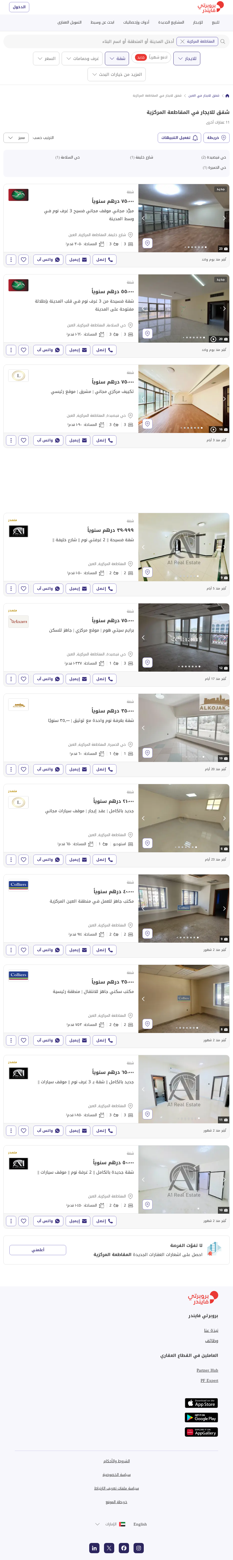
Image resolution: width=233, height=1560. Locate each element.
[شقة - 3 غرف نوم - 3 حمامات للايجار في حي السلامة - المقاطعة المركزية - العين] (116, 316)
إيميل (74, 259)
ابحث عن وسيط (102, 22)
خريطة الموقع (116, 1501)
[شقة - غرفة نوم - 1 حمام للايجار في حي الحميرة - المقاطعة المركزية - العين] (116, 735)
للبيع (215, 22)
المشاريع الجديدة (171, 22)
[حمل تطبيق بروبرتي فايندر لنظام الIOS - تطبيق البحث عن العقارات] (201, 1403)
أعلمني (38, 1249)
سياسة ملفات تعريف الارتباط (116, 1488)
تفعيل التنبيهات (176, 137)
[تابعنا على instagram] (139, 1548)
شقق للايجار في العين (203, 96)
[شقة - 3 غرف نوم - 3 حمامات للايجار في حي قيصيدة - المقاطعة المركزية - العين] (116, 406)
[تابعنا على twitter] (109, 1548)
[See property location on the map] (147, 243)
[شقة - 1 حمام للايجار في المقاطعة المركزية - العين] (116, 825)
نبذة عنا (211, 1330)
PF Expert (209, 1380)
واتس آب (45, 259)
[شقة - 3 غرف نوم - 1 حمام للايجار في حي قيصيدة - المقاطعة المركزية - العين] (116, 645)
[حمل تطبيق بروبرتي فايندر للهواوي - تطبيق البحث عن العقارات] (201, 1432)
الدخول (19, 7)
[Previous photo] (143, 218)
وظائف (211, 1341)
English (140, 1524)
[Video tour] (213, 339)
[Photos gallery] (183, 218)
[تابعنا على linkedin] (94, 1548)
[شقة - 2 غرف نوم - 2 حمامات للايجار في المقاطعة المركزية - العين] (116, 554)
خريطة (213, 137)
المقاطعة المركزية (201, 41)
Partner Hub (207, 1370)
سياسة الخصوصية (117, 1474)
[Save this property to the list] (23, 260)
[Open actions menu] (11, 260)
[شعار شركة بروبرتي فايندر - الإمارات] (211, 7)
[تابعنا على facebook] (124, 1548)
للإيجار (198, 22)
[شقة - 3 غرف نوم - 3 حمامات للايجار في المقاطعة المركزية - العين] (116, 1096)
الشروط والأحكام (116, 1461)
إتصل (101, 259)
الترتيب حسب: (43, 137)
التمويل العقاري (69, 22)
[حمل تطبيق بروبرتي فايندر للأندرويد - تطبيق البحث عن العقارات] (201, 1417)
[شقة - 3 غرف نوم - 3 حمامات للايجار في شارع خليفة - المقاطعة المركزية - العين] (116, 225)
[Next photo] (224, 218)
